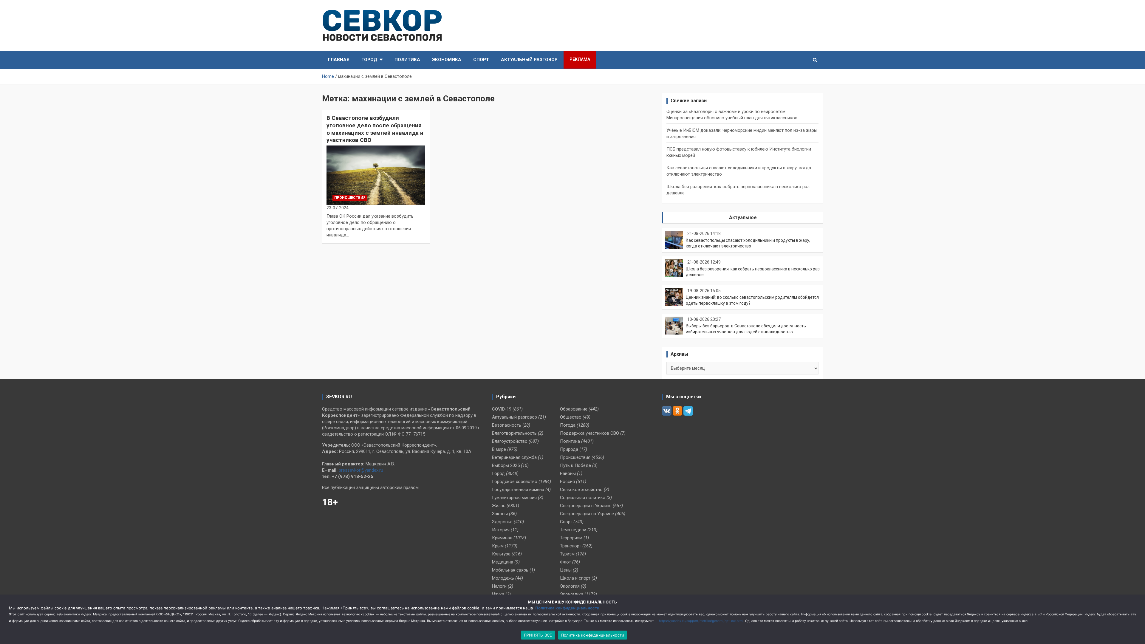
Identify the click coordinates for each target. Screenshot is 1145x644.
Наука (498, 594)
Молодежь (503, 578)
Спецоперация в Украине (586, 505)
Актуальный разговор (529, 59)
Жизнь (498, 505)
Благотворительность (514, 433)
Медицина (502, 562)
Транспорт (570, 546)
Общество (570, 417)
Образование (573, 409)
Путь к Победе (575, 465)
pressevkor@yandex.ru (361, 470)
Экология (570, 586)
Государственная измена (518, 489)
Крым (498, 546)
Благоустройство (509, 441)
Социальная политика (582, 497)
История (501, 529)
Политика (407, 59)
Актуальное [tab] (743, 217)
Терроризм (571, 538)
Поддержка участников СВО (589, 433)
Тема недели (573, 529)
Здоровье (502, 521)
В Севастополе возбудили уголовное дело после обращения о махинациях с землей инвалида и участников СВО (375, 128)
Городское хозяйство (514, 481)
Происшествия (350, 198)
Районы (568, 473)
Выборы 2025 (506, 465)
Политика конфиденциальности (567, 608)
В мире (499, 449)
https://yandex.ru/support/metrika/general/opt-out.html (701, 621)
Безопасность (506, 425)
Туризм (567, 554)
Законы (500, 513)
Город (369, 59)
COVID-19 (501, 409)
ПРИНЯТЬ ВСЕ (538, 635)
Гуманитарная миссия (514, 497)
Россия (567, 481)
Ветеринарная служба (514, 457)
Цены (566, 570)
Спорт (481, 59)
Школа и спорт (575, 578)
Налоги (499, 586)
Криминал (502, 538)
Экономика (446, 59)
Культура (501, 554)
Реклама (580, 59)
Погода (567, 425)
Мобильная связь (510, 570)
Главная (338, 59)
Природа (569, 449)
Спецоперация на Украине (587, 513)
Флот (565, 562)
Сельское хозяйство (581, 489)
